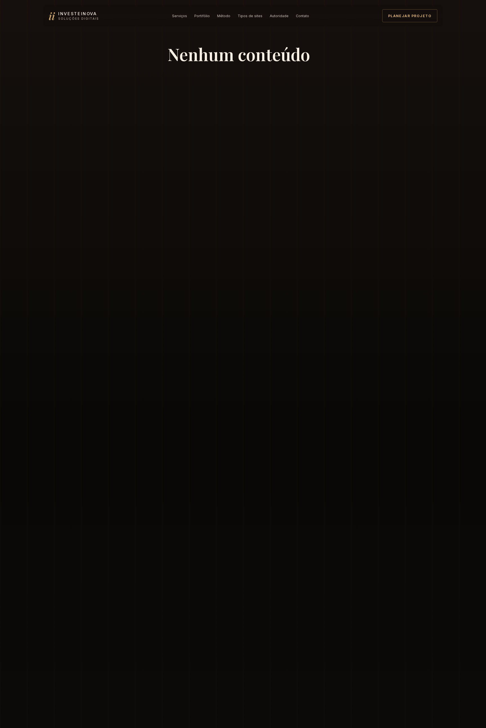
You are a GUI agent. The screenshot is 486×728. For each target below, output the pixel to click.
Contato (302, 16)
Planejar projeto (409, 16)
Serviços (179, 16)
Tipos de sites (250, 16)
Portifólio (202, 16)
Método (223, 16)
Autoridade (279, 16)
